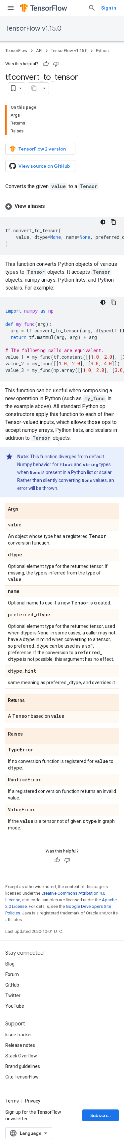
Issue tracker (18, 1034)
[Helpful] (46, 64)
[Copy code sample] (113, 222)
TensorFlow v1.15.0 (33, 28)
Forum (12, 974)
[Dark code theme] (103, 222)
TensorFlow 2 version (42, 149)
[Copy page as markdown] (34, 88)
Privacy (32, 1101)
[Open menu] (10, 8)
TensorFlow (16, 50)
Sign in (108, 8)
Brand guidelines (22, 1066)
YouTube (14, 1006)
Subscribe (101, 1115)
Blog (10, 963)
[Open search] (92, 8)
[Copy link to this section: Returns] (31, 701)
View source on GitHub (44, 166)
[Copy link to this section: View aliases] (51, 206)
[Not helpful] (56, 64)
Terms (12, 1101)
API (39, 50)
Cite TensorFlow (22, 1076)
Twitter (13, 995)
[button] (62, 206)
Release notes (20, 1045)
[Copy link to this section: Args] (25, 509)
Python (102, 50)
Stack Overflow (21, 1055)
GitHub (12, 985)
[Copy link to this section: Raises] (29, 734)
